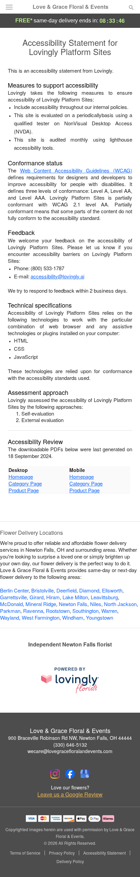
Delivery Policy (70, 861)
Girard (36, 597)
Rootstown (58, 610)
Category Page (25, 483)
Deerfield (66, 590)
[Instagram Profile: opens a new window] (55, 774)
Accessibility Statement (104, 853)
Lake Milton (75, 597)
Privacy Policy (62, 853)
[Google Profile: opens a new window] (85, 774)
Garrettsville (13, 597)
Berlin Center (14, 590)
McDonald (11, 603)
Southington (85, 610)
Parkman (10, 610)
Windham (72, 617)
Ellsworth (112, 590)
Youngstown (99, 617)
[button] (125, 861)
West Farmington (40, 617)
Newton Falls (73, 603)
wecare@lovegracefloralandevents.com (70, 751)
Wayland (9, 617)
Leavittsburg (104, 597)
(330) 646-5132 (70, 744)
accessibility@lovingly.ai (57, 276)
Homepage (20, 476)
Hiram (53, 597)
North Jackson (120, 603)
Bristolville (42, 590)
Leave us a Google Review (70, 794)
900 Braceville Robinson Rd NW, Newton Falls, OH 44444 (70, 737)
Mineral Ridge (40, 603)
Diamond (89, 590)
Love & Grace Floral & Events (70, 7)
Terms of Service (25, 853)
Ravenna (33, 610)
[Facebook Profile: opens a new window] (70, 774)
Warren (109, 610)
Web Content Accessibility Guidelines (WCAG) (76, 170)
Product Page (23, 490)
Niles (95, 603)
